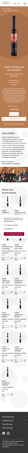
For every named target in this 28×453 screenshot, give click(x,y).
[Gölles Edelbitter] (8, 201)
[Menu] (25, 4)
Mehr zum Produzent (8, 161)
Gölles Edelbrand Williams (18, 349)
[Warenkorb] (21, 4)
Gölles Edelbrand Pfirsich (18, 315)
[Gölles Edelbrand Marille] (8, 304)
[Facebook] (3, 434)
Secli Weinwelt (8, 417)
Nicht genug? (7, 428)
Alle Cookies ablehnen (11, 225)
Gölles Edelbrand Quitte (6, 349)
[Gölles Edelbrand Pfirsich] (20, 304)
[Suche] (15, 4)
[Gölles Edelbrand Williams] (20, 338)
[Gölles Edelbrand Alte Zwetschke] (20, 201)
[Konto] (18, 4)
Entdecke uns (7, 420)
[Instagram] (8, 434)
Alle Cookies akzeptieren (14, 234)
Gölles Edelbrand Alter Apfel (18, 247)
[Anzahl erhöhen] (17, 114)
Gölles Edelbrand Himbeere (18, 281)
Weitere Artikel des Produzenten (11, 163)
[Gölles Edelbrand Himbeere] (20, 270)
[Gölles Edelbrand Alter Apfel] (8, 270)
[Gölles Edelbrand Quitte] (8, 338)
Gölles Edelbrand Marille (6, 315)
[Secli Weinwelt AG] (5, 3)
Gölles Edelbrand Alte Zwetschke (20, 212)
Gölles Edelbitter (5, 211)
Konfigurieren (8, 228)
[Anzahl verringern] (11, 114)
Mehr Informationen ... (9, 221)
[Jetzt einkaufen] (11, 258)
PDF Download (12, 106)
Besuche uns (7, 424)
